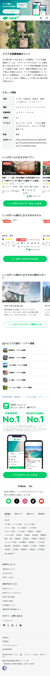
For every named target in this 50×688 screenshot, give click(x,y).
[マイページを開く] (41, 18)
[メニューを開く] (47, 18)
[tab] (8, 514)
